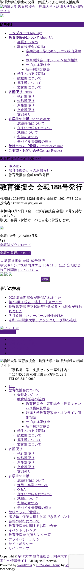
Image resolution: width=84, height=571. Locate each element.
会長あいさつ (27, 42)
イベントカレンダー (24, 530)
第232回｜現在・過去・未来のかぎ (35, 302)
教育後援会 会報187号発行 (22, 261)
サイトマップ (19, 353)
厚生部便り (25, 105)
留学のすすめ (27, 137)
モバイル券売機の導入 (34, 141)
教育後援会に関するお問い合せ (33, 526)
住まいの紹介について (34, 128)
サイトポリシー (21, 348)
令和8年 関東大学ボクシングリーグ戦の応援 (43, 320)
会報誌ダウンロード (15, 245)
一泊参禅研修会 (38, 65)
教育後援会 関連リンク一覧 (30, 535)
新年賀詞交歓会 (38, 69)
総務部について (29, 78)
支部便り (24, 114)
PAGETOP (8, 332)
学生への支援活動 (31, 74)
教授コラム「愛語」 (24, 512)
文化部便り (25, 110)
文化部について (29, 87)
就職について (27, 132)
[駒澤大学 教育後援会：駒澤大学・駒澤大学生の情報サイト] (42, 11)
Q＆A (21, 489)
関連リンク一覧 (21, 339)
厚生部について (29, 83)
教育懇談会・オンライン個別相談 (52, 60)
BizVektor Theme (48, 565)
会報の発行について (15, 253)
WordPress (24, 565)
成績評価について (31, 123)
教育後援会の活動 (31, 46)
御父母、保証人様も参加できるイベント (40, 516)
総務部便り (25, 101)
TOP (12, 386)
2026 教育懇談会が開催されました (35, 297)
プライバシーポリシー (26, 344)
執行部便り (25, 96)
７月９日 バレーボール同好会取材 (36, 315)
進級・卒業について (32, 485)
